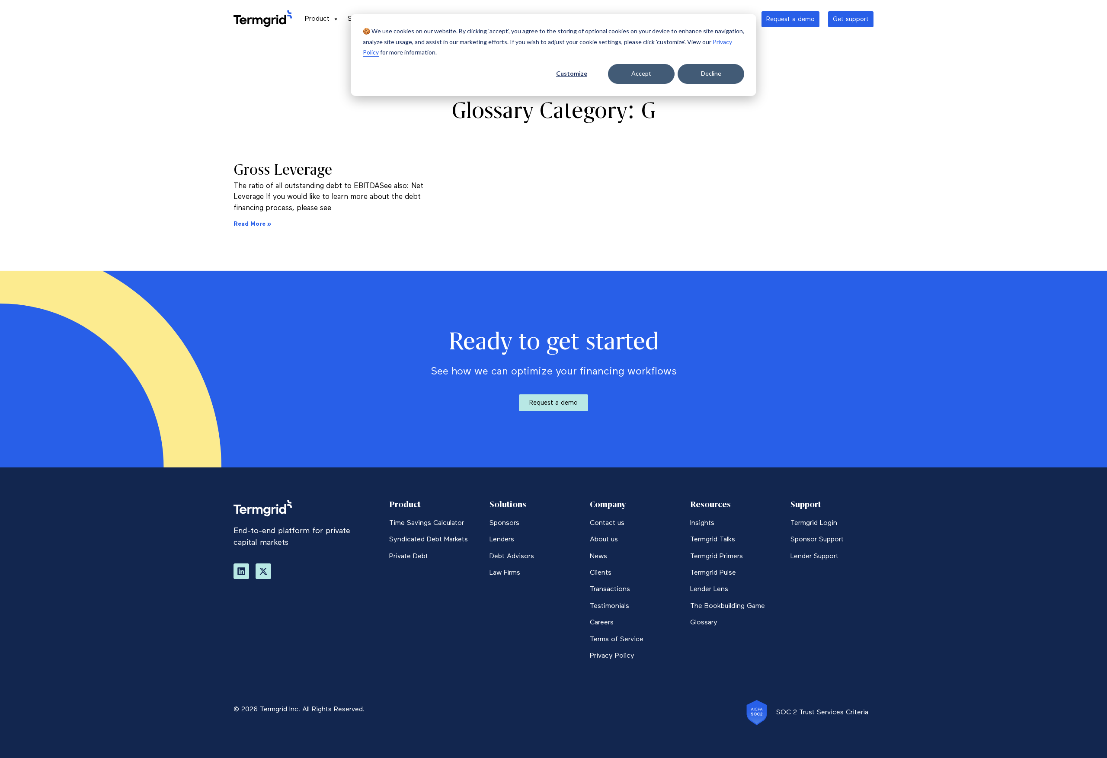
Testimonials (609, 606)
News (598, 556)
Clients (600, 572)
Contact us (607, 523)
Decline (711, 73)
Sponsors (504, 523)
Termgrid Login (813, 523)
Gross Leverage (283, 169)
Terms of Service (616, 639)
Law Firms (505, 572)
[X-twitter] (263, 571)
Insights (702, 523)
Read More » (252, 224)
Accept (641, 73)
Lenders (502, 539)
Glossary (703, 622)
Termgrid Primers (716, 556)
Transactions (610, 589)
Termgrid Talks (712, 539)
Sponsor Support (817, 539)
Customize (571, 73)
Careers (602, 622)
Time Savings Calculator (426, 523)
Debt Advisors (512, 556)
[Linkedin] (241, 571)
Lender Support (814, 556)
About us (604, 539)
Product (317, 19)
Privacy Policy (612, 655)
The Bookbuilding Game (727, 606)
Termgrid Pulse (713, 572)
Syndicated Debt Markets (428, 539)
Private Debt (408, 556)
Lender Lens (709, 589)
